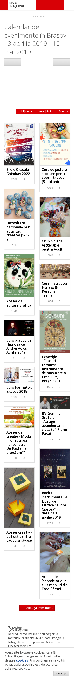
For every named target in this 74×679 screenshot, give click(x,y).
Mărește (26, 111)
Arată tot (44, 111)
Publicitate (38, 16)
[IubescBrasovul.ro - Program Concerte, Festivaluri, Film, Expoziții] (4, 5)
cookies (22, 660)
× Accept (61, 673)
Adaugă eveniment (39, 608)
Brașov (63, 111)
